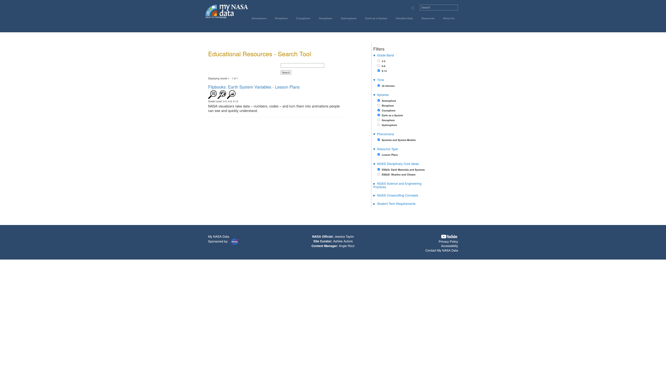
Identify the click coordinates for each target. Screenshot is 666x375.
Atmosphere (258, 18)
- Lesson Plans (254, 87)
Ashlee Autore (343, 241)
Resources (427, 18)
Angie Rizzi (347, 245)
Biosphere (281, 18)
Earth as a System (376, 18)
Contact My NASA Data (441, 250)
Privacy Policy (448, 241)
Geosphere (325, 18)
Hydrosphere (349, 18)
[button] (449, 236)
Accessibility (449, 245)
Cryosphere (303, 18)
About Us (448, 18)
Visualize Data (404, 18)
